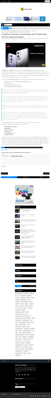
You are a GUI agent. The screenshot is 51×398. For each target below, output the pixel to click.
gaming (31, 293)
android (26, 293)
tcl (28, 326)
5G (5, 30)
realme (17, 303)
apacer (31, 338)
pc (16, 295)
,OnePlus (24, 39)
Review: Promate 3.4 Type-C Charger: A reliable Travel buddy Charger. (28, 237)
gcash (25, 307)
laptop (17, 299)
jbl (20, 332)
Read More (17, 372)
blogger (25, 177)
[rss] (11, 1)
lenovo (22, 305)
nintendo (18, 355)
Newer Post (4, 173)
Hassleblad (13, 30)
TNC (20, 330)
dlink (29, 353)
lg (16, 307)
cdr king (25, 347)
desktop (28, 342)
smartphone (34, 30)
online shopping (20, 312)
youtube (25, 338)
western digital (26, 332)
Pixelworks (23, 30)
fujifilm (26, 351)
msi (31, 320)
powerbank (26, 320)
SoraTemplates (9, 394)
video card (18, 338)
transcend (27, 316)
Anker (22, 349)
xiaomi (31, 303)
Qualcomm (28, 30)
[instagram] (6, 1)
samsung (18, 301)
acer (31, 301)
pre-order (31, 322)
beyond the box (20, 334)
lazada (17, 297)
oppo (32, 297)
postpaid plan (19, 316)
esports (29, 295)
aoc (17, 332)
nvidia (26, 303)
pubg (17, 324)
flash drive (23, 324)
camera (30, 307)
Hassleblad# (15, 147)
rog (17, 336)
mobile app (24, 299)
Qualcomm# (33, 147)
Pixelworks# (26, 147)
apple (33, 318)
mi (27, 314)
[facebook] (2, 1)
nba (17, 322)
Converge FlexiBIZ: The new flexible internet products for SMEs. (28, 242)
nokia (27, 312)
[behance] (44, 396)
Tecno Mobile (19, 328)
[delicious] (49, 396)
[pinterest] (8, 1)
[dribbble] (40, 396)
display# (9, 147)
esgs (26, 334)
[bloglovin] (38, 396)
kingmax (26, 328)
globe (27, 297)
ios (19, 295)
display (8, 30)
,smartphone (38, 39)
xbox (23, 342)
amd (33, 330)
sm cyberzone (29, 349)
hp (24, 340)
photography (22, 322)
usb (28, 324)
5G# (6, 147)
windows (18, 326)
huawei (23, 297)
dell (30, 347)
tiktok (30, 305)
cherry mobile (27, 330)
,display (15, 39)
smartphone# (39, 147)
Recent (18, 286)
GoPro (17, 349)
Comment (32, 286)
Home (3, 30)
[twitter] (4, 1)
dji (21, 340)
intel (17, 305)
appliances (18, 314)
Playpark (32, 328)
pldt (26, 305)
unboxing (18, 342)
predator (18, 318)
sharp (28, 340)
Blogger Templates (24, 394)
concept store (26, 318)
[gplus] (25, 374)
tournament (25, 301)
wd (20, 336)
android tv (18, 347)
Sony (17, 330)
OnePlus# (21, 147)
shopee (23, 295)
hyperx (24, 326)
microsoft (18, 320)
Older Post (46, 173)
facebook (9, 177)
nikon (25, 353)
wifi (24, 314)
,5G (13, 39)
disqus (41, 177)
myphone (31, 334)
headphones (19, 353)
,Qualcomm (32, 39)
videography (19, 351)
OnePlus (18, 30)
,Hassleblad (19, 39)
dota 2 (20, 307)
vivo (29, 299)
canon (17, 340)
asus (22, 303)
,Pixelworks (28, 39)
